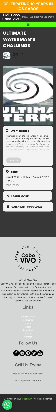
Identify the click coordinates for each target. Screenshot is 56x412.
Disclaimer (28, 320)
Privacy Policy (28, 316)
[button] (27, 24)
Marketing (28, 330)
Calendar (18, 207)
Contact (28, 337)
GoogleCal (34, 207)
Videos (28, 327)
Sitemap (28, 323)
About (28, 333)
